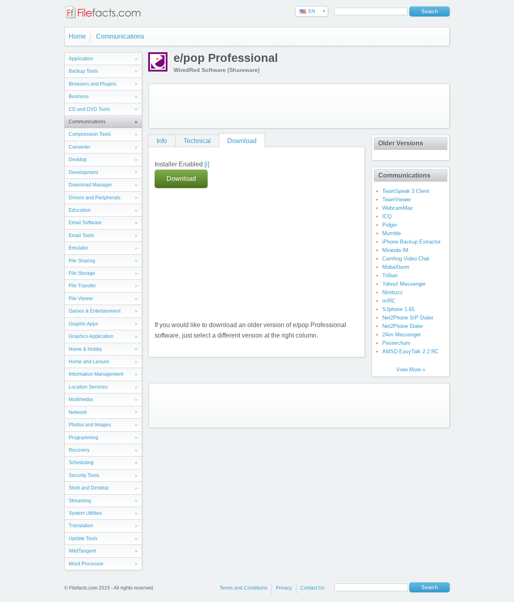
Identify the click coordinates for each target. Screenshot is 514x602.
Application (81, 58)
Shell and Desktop (89, 488)
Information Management (96, 374)
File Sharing (82, 261)
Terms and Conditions (243, 588)
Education (80, 210)
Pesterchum (396, 343)
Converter (79, 147)
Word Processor (86, 564)
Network (78, 412)
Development (83, 172)
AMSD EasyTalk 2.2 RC (410, 351)
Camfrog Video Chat (405, 259)
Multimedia (81, 399)
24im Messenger (401, 335)
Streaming (80, 501)
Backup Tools (83, 71)
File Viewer (81, 298)
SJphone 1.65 (398, 309)
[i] (206, 164)
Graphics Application (91, 336)
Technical (197, 140)
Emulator (78, 248)
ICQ (387, 216)
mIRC (389, 301)
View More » (410, 370)
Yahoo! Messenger (404, 284)
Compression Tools (90, 134)
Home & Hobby (85, 349)
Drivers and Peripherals (94, 198)
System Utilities (85, 513)
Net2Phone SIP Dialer (407, 318)
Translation (81, 525)
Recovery (79, 450)
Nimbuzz (392, 292)
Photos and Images (90, 425)
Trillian (390, 275)
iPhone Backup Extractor (411, 242)
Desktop (78, 159)
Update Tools (83, 538)
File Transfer (82, 286)
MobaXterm (395, 267)
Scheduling (81, 462)
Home (77, 36)
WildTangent (82, 551)
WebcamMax (397, 208)
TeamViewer (396, 200)
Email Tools (81, 235)
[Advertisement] (299, 106)
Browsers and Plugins (92, 84)
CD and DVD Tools (89, 109)
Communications (120, 36)
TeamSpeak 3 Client (405, 191)
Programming (83, 437)
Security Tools (84, 475)
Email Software (85, 222)
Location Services (88, 387)
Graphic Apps (83, 324)
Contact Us (312, 588)
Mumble (391, 233)
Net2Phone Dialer (402, 326)
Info (162, 140)
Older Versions (400, 143)
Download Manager (90, 185)
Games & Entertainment (94, 311)
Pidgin (389, 225)
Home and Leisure (89, 361)
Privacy (284, 588)
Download (242, 140)
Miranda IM (395, 250)
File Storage (82, 273)
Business (79, 96)
